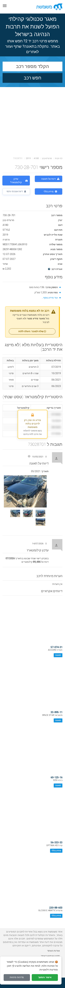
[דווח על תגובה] (29, 456)
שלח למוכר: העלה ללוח (31, 331)
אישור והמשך (44, 977)
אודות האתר (53, 950)
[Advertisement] (32, 121)
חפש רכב (32, 77)
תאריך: (45, 471)
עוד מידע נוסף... (50, 297)
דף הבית (58, 158)
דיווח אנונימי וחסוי (14, 191)
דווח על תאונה (48, 178)
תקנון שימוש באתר (50, 956)
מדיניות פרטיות (17, 977)
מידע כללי (49, 191)
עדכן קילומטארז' (16, 180)
